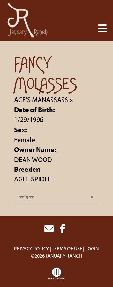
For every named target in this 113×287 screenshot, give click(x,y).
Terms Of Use (67, 248)
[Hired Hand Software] (56, 274)
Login (92, 248)
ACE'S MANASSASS (41, 99)
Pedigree (25, 197)
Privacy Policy (31, 248)
